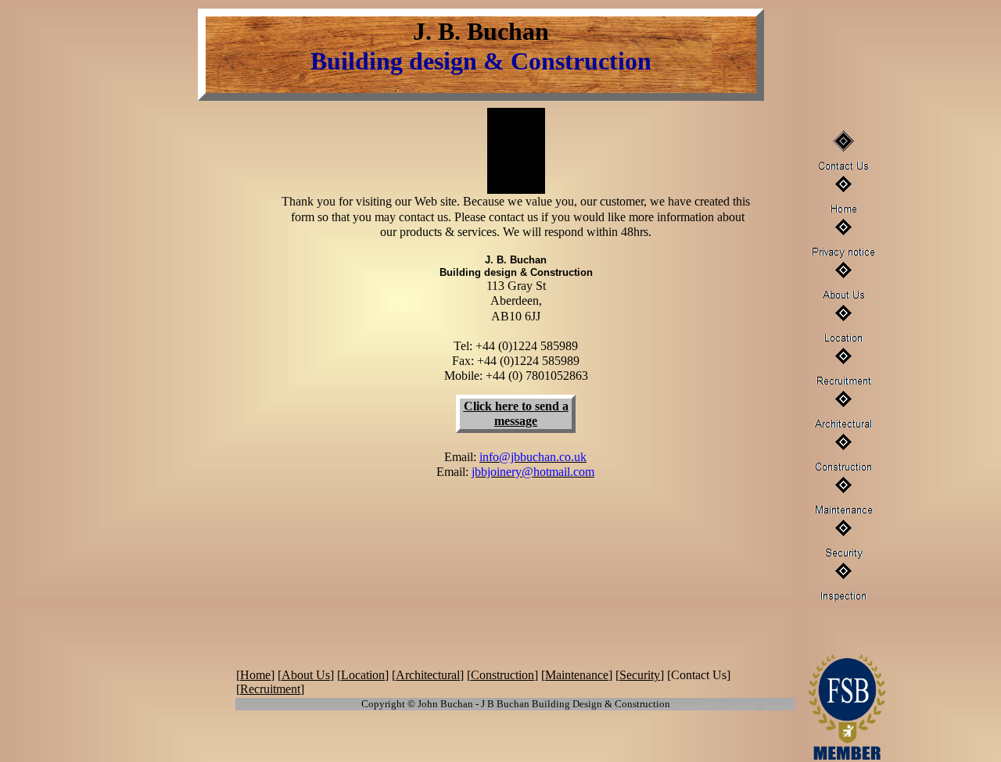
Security (639, 675)
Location (363, 675)
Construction (502, 675)
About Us (306, 675)
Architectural (428, 675)
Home (255, 675)
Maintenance (576, 675)
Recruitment (270, 689)
